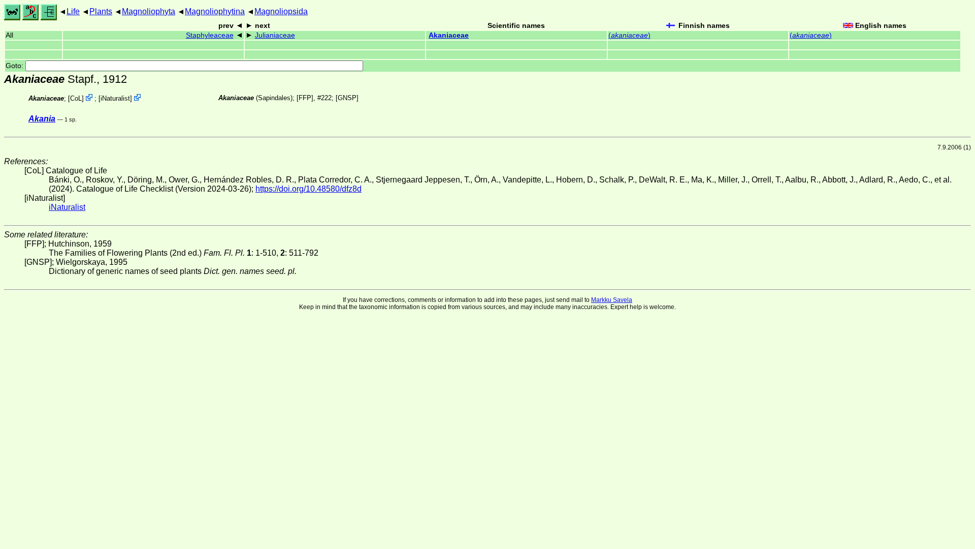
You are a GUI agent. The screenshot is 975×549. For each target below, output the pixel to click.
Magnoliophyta (148, 11)
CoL (76, 98)
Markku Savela (611, 299)
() (629, 35)
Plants (100, 11)
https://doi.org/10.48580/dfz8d (308, 189)
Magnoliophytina (215, 11)
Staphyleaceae (210, 35)
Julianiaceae (275, 35)
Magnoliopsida (281, 11)
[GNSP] (347, 98)
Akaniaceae (449, 35)
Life (73, 11)
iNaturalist (115, 98)
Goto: (15, 66)
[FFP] (305, 98)
